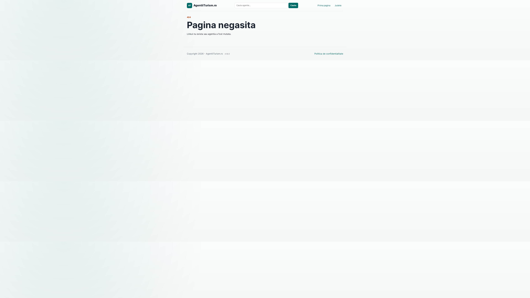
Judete (338, 5)
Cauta (293, 5)
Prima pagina (324, 5)
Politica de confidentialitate (328, 53)
